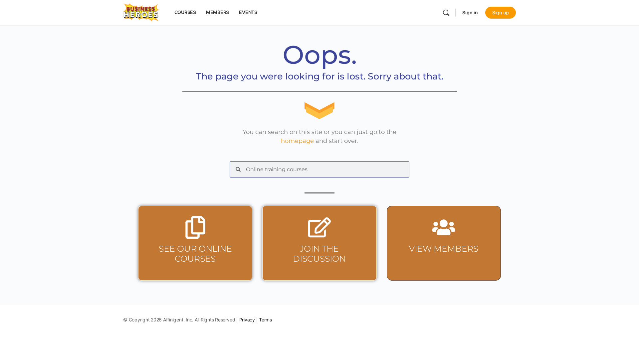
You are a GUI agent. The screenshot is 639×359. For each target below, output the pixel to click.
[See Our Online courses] (195, 227)
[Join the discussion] (319, 227)
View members (443, 249)
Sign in (470, 12)
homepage (297, 141)
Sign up (500, 12)
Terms (265, 319)
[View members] (443, 227)
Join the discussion (319, 254)
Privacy (247, 319)
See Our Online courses (195, 254)
